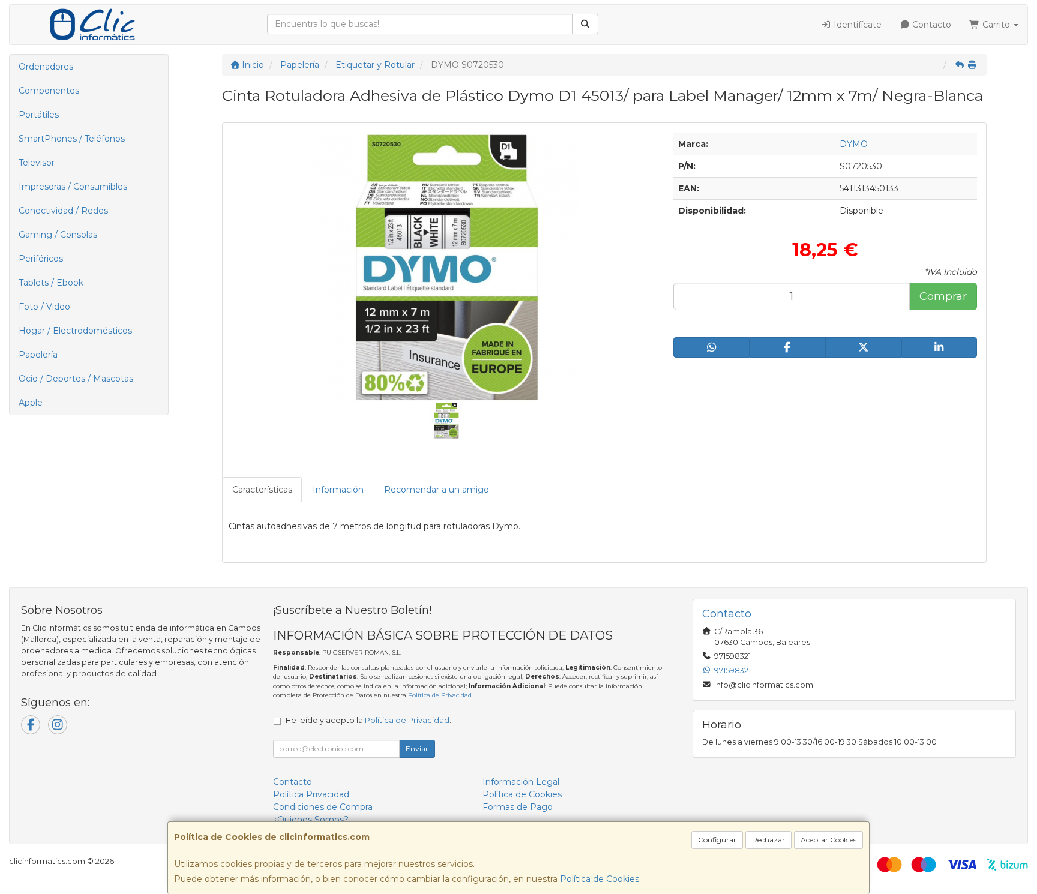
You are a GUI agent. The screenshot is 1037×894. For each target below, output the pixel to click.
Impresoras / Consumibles (73, 186)
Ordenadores (46, 66)
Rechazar (768, 839)
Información (338, 489)
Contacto (930, 24)
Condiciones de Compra (323, 807)
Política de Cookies (599, 879)
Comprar (943, 296)
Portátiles (39, 114)
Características (262, 489)
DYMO (854, 144)
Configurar (717, 839)
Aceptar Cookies (828, 839)
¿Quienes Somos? (311, 819)
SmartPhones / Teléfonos (72, 138)
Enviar (417, 748)
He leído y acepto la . (368, 720)
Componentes (49, 90)
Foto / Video (44, 306)
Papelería (38, 354)
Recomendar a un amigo (436, 489)
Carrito (996, 24)
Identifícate (856, 24)
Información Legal (520, 781)
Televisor (37, 162)
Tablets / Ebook (51, 282)
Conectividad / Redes (63, 210)
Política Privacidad (311, 794)
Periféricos (41, 258)
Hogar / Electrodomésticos (75, 330)
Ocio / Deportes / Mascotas (76, 378)
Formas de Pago (517, 807)
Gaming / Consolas (58, 234)
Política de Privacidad (440, 695)
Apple (31, 402)
